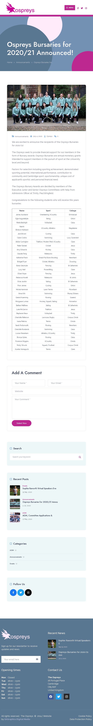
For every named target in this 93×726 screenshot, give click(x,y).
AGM (24, 513)
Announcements (23, 62)
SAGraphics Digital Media (17, 719)
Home (9, 62)
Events (25, 486)
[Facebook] (51, 696)
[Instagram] (66, 696)
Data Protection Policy (81, 719)
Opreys (49, 136)
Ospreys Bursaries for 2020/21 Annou (40, 502)
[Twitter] (58, 696)
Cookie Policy (85, 716)
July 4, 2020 (37, 136)
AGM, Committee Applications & (37, 515)
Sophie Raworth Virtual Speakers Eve (39, 488)
